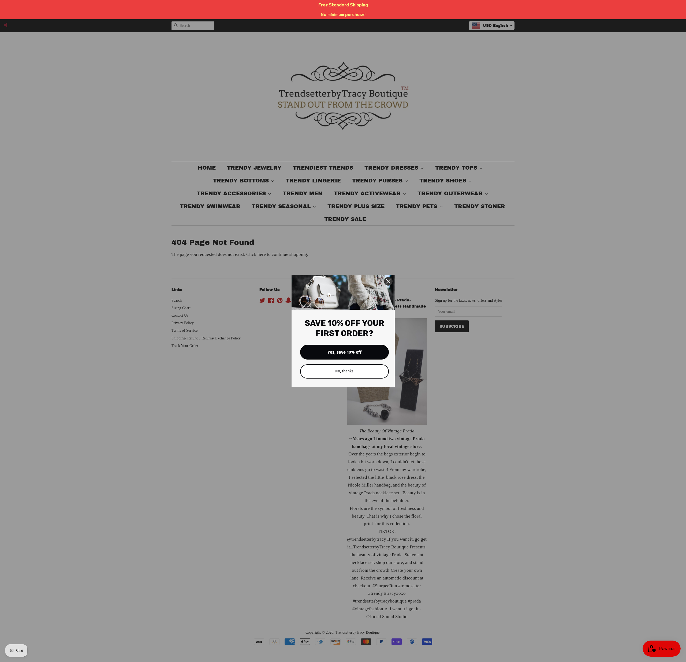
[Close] (388, 281)
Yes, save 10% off (344, 352)
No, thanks (344, 371)
